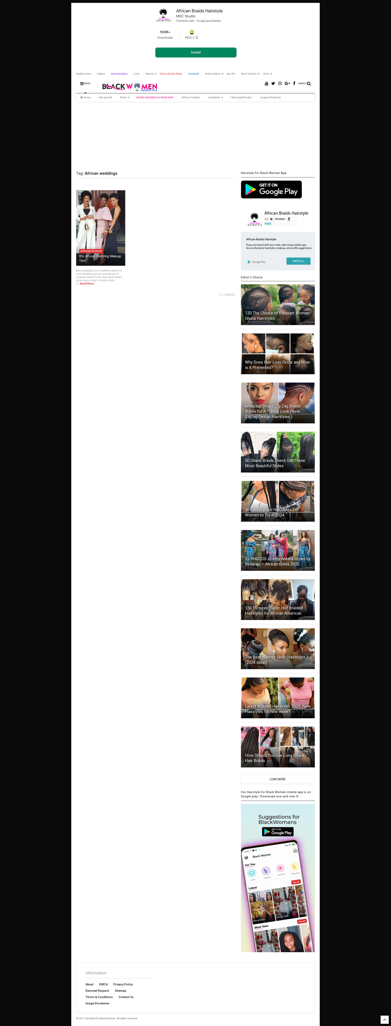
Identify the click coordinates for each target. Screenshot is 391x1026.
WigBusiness (83, 73)
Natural (150, 73)
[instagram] (280, 83)
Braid (123, 97)
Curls (136, 73)
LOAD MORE (278, 779)
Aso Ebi (231, 73)
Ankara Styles (213, 73)
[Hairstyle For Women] (127, 90)
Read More (87, 283)
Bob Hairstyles (119, 73)
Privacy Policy (123, 984)
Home (86, 97)
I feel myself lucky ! (241, 97)
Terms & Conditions (99, 997)
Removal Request (97, 990)
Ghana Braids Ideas (171, 73)
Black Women (249, 73)
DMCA (103, 984)
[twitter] (273, 83)
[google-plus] (287, 83)
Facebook (193, 73)
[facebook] (294, 83)
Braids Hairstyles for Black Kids (155, 97)
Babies (101, 73)
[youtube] (266, 83)
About (89, 984)
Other (266, 73)
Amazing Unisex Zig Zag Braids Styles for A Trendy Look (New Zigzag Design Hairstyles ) (273, 411)
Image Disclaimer (270, 97)
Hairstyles (214, 97)
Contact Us (126, 997)
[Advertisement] (195, 136)
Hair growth (105, 97)
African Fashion (191, 97)
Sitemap (120, 990)
